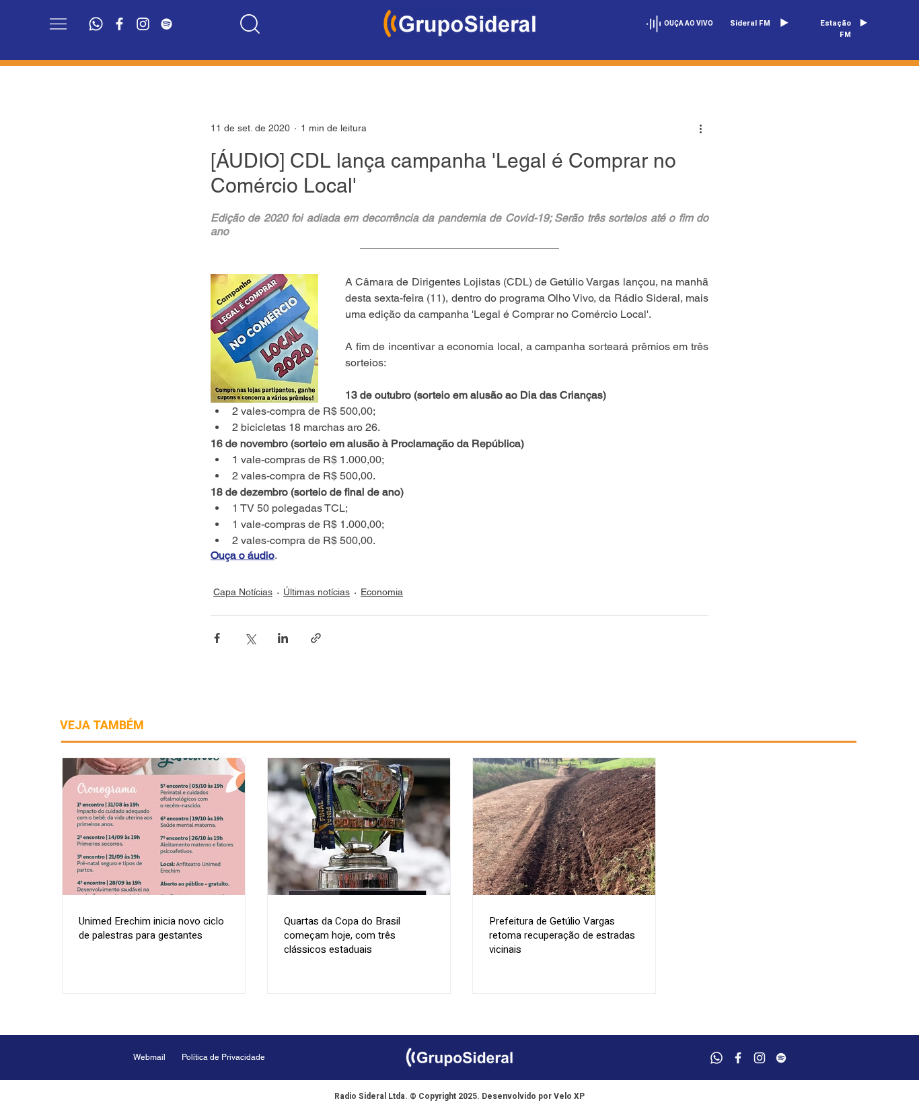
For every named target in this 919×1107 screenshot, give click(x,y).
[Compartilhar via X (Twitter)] (250, 638)
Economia (382, 591)
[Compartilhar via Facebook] (217, 638)
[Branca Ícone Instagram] (143, 23)
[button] (58, 24)
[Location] (249, 23)
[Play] (783, 22)
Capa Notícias (242, 591)
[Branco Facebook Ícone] (119, 23)
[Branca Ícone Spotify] (166, 23)
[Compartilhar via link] (315, 638)
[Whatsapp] (95, 23)
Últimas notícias (316, 591)
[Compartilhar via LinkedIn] (283, 638)
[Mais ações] (700, 128)
